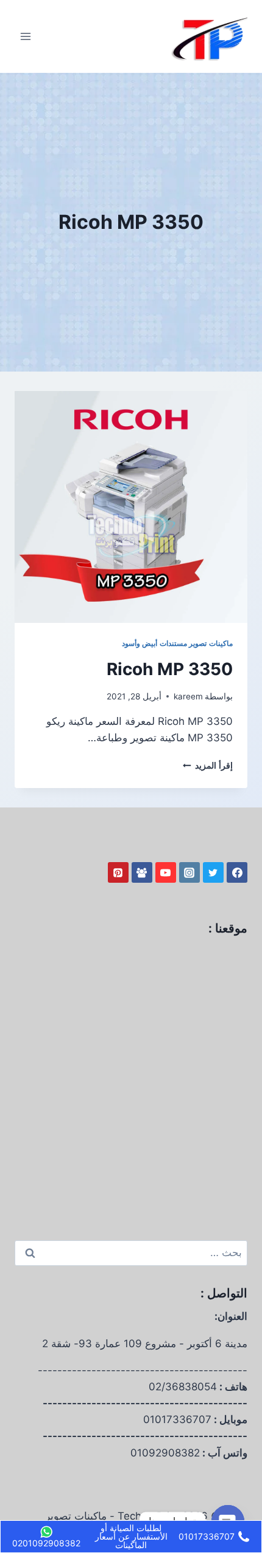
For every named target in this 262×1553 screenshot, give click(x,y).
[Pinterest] (118, 872)
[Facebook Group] (142, 872)
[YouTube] (165, 872)
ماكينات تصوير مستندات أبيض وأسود (177, 643)
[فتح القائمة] (26, 36)
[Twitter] (213, 872)
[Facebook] (237, 872)
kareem (188, 696)
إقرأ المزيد (208, 765)
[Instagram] (189, 872)
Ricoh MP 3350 (170, 669)
